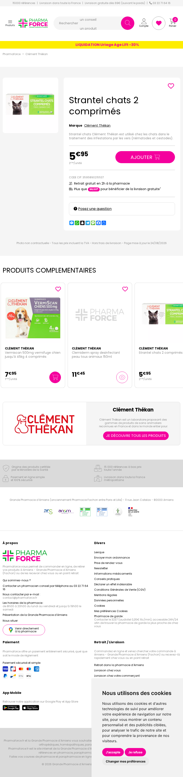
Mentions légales (105, 595)
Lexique (99, 552)
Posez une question (95, 208)
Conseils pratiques (107, 579)
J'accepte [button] (113, 752)
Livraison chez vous (107, 670)
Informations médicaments (113, 573)
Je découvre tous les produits (136, 435)
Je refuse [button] (135, 752)
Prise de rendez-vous (108, 563)
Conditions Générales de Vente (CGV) (120, 589)
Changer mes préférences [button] (126, 761)
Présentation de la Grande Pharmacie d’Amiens (35, 615)
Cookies (99, 605)
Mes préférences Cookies (111, 611)
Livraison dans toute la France (60, 3)
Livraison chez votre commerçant (117, 675)
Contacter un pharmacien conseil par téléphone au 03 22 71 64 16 (45, 587)
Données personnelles (109, 600)
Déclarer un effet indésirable (113, 584)
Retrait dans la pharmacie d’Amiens (119, 665)
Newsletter (101, 568)
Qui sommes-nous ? (17, 580)
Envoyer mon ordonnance (112, 557)
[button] (10, 23)
